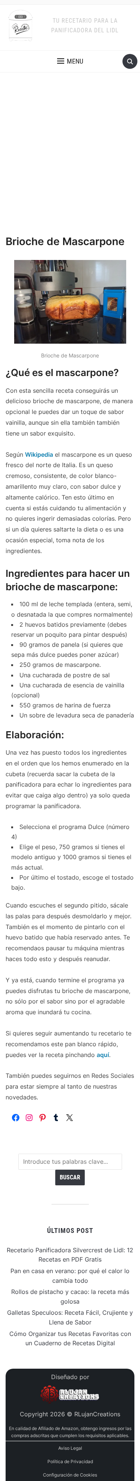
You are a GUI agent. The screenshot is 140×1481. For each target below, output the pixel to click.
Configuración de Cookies (70, 1475)
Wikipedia (39, 454)
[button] (70, 61)
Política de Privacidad (70, 1461)
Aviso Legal (70, 1448)
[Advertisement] (70, 161)
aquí (103, 1054)
